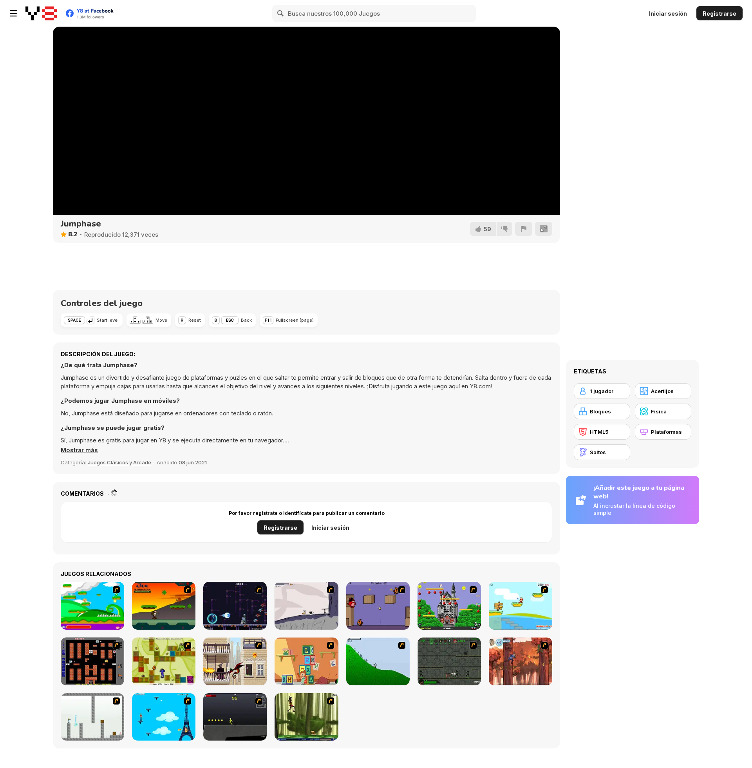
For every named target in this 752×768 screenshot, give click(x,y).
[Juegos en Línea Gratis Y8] (41, 13)
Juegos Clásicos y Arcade (119, 462)
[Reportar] (523, 229)
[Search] (280, 13)
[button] (79, 450)
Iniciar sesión (668, 13)
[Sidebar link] (13, 13)
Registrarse (719, 13)
